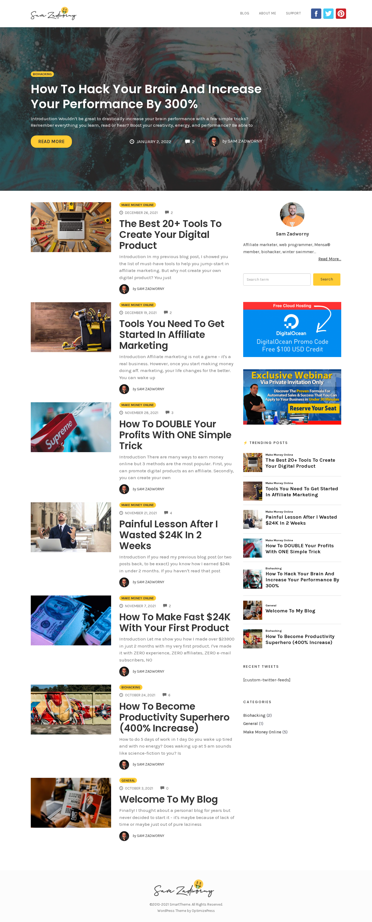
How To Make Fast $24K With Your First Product (175, 622)
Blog (244, 13)
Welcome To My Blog (168, 799)
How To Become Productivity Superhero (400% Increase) (174, 717)
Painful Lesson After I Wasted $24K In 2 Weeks (168, 534)
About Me (267, 13)
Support (293, 13)
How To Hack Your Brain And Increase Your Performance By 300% (146, 96)
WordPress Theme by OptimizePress (186, 911)
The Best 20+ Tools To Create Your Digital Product (170, 234)
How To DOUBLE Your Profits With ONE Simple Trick (175, 434)
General (128, 780)
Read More (51, 141)
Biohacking (42, 74)
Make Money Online (137, 205)
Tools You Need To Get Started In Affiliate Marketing (171, 334)
